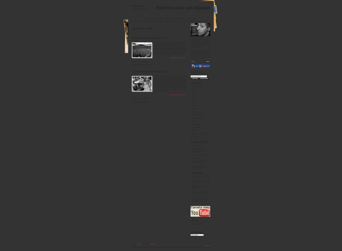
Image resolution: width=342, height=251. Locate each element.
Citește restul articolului (178, 57)
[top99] (206, 243)
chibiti (136, 64)
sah (145, 64)
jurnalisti (143, 102)
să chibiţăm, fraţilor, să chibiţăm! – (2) (149, 38)
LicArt (193, 227)
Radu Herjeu (207, 245)
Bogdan (194, 185)
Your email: (194, 74)
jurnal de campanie (197, 118)
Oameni (194, 121)
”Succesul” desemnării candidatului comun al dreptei (200, 187)
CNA (193, 96)
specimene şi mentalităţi (198, 133)
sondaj (194, 130)
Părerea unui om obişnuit (183, 7)
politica (142, 64)
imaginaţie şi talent (197, 114)
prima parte (165, 42)
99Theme (139, 244)
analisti (133, 64)
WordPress (153, 244)
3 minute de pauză (197, 86)
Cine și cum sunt (154, 19)
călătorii (194, 93)
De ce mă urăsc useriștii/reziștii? (201, 155)
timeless (139, 61)
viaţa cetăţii (145, 61)
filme (193, 105)
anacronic (194, 89)
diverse (194, 102)
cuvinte (194, 99)
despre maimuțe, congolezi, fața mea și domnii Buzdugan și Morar (200, 200)
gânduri (194, 111)
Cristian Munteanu (197, 224)
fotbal (139, 64)
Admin (133, 245)
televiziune (148, 64)
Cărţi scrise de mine (175, 19)
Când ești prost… (197, 158)
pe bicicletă (195, 124)
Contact (191, 19)
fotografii (194, 108)
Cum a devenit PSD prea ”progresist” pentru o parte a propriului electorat (200, 150)
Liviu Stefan (195, 176)
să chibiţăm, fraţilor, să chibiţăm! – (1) (149, 71)
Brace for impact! (197, 145)
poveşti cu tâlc (196, 127)
